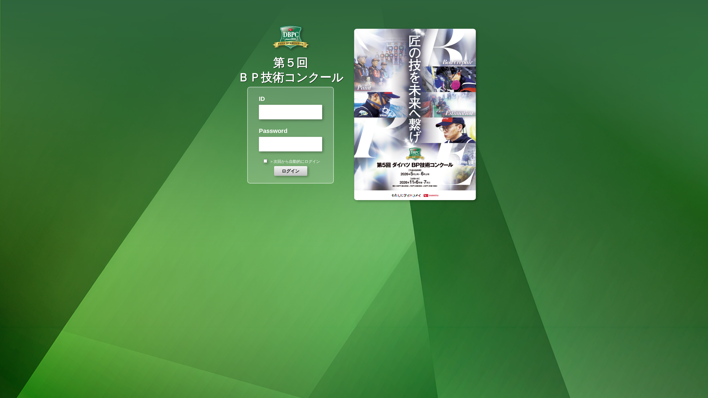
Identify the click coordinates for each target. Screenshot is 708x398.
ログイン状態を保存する (295, 161)
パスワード (290, 130)
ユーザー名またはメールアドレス (290, 98)
